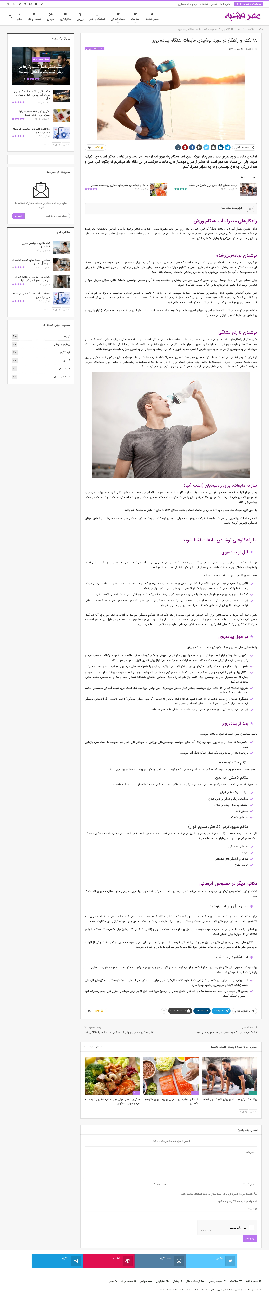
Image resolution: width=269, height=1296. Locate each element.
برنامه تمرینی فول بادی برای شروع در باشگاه (213, 185)
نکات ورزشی (91, 48)
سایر (19, 19)
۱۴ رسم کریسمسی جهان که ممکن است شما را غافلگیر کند (119, 1032)
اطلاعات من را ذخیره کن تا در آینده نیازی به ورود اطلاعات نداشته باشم (217, 1194)
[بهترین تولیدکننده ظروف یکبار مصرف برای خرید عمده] (61, 115)
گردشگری (65, 352)
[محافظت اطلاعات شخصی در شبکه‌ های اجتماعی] (61, 133)
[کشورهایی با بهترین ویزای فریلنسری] (61, 247)
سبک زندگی (118, 19)
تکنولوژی (65, 19)
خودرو (50, 19)
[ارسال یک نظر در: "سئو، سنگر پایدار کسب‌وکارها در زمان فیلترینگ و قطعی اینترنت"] (23, 79)
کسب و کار (34, 19)
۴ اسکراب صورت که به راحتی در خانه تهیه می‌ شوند (226, 1032)
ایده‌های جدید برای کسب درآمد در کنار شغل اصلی (31, 262)
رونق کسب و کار (41, 59)
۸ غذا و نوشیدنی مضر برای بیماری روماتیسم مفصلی (119, 185)
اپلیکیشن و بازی (61, 377)
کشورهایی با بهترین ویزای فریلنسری (36, 245)
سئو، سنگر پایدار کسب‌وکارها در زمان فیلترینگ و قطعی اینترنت (41, 69)
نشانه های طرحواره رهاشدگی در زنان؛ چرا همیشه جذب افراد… (32, 279)
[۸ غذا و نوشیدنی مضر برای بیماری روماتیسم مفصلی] (158, 189)
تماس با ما (225, 4)
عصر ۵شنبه (152, 19)
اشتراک (18, 216)
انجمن (214, 4)
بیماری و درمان (62, 344)
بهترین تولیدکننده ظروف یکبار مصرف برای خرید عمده (34, 113)
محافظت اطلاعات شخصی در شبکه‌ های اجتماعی (31, 131)
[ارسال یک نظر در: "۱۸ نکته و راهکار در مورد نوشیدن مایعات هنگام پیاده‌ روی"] (89, 147)
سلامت (135, 19)
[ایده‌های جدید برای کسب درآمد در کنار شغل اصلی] (61, 264)
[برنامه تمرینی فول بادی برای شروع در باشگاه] (248, 189)
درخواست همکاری (187, 4)
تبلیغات (204, 4)
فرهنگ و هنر (97, 19)
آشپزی (66, 361)
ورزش (80, 19)
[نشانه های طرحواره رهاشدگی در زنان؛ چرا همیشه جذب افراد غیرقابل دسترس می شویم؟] (61, 281)
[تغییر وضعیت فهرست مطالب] (248, 208)
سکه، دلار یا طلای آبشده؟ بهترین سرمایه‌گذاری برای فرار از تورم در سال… (32, 95)
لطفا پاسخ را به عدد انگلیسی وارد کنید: (237, 1201)
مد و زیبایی (64, 369)
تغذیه (101, 48)
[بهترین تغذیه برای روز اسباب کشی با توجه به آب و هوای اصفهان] (112, 1076)
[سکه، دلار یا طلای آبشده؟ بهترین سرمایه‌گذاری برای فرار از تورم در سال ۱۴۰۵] (61, 96)
